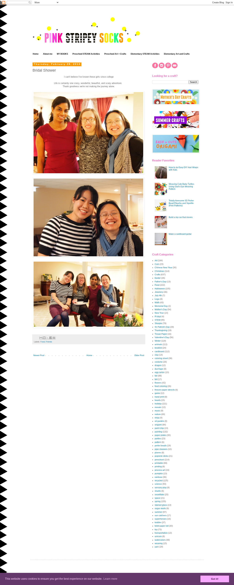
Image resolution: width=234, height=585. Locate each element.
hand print (159, 397)
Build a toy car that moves (181, 217)
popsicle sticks (161, 456)
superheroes (161, 519)
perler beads (161, 445)
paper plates (160, 435)
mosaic (158, 407)
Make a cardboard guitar (180, 234)
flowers (158, 383)
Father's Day (160, 281)
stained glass (161, 505)
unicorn (158, 536)
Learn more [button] (110, 578)
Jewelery (159, 292)
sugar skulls (160, 508)
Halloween (160, 288)
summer (158, 512)
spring (158, 501)
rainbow (158, 477)
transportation (161, 533)
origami (158, 425)
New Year (159, 313)
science (158, 484)
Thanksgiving (161, 330)
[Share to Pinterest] (54, 337)
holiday (158, 403)
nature (158, 414)
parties (158, 438)
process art (160, 470)
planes (158, 452)
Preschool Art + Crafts (115, 54)
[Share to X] (47, 337)
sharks (158, 491)
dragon (158, 365)
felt (156, 379)
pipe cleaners (161, 449)
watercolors (160, 540)
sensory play (161, 487)
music (157, 411)
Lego (157, 299)
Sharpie (158, 323)
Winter (158, 341)
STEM (157, 320)
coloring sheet (161, 358)
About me (47, 54)
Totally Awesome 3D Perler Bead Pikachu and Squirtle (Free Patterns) (181, 203)
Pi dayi (158, 316)
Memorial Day (161, 306)
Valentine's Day (162, 337)
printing (158, 466)
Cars (157, 264)
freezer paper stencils (165, 390)
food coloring (161, 386)
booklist (158, 348)
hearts (158, 400)
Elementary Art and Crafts (177, 54)
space (157, 498)
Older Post (139, 355)
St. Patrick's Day (162, 327)
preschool (159, 459)
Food (42, 342)
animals (158, 344)
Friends (49, 342)
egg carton (160, 372)
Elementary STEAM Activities (145, 54)
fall (156, 376)
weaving (159, 543)
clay (156, 355)
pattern (158, 442)
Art (156, 260)
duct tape (159, 369)
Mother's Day (161, 309)
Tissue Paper (161, 334)
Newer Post (38, 355)
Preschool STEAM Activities (86, 54)
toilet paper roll (162, 526)
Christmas (159, 271)
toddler (158, 522)
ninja (157, 418)
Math (157, 302)
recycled (159, 480)
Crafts (157, 274)
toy (156, 529)
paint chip (159, 428)
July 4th (158, 295)
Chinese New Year (163, 267)
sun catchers (161, 515)
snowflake (159, 494)
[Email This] (41, 337)
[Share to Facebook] (50, 337)
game (157, 393)
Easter (158, 278)
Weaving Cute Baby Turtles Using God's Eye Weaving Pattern (181, 186)
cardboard (159, 351)
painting (158, 432)
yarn (157, 547)
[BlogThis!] (44, 337)
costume (159, 362)
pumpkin (159, 473)
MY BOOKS (62, 54)
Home (36, 54)
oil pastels (159, 421)
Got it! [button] (214, 578)
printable (159, 463)
